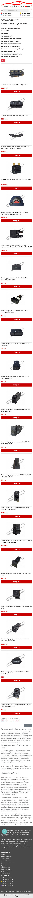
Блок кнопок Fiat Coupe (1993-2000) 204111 (14, 85)
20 (2, 60)
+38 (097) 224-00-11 (7, 15)
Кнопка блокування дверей (10, 41)
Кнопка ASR (5, 31)
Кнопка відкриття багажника (11, 44)
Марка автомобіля (6, 856)
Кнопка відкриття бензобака (11, 46)
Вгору (28, 725)
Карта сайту (4, 866)
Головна (3, 19)
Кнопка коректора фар (8, 51)
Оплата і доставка (6, 860)
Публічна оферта (5, 867)
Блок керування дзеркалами (10, 28)
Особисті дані (4, 872)
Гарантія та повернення (7, 862)
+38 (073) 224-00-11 (26, 13)
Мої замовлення (5, 873)
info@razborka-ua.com (7, 878)
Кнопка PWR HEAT (7, 36)
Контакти (3, 864)
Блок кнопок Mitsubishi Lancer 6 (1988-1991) (14, 116)
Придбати (16, 91)
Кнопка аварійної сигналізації (11, 38)
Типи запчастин (10, 19)
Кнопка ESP (4, 33)
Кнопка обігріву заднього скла (11, 54)
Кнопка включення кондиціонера (12, 49)
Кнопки (16, 19)
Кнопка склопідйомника (9, 56)
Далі (17, 721)
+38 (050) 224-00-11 (7, 13)
